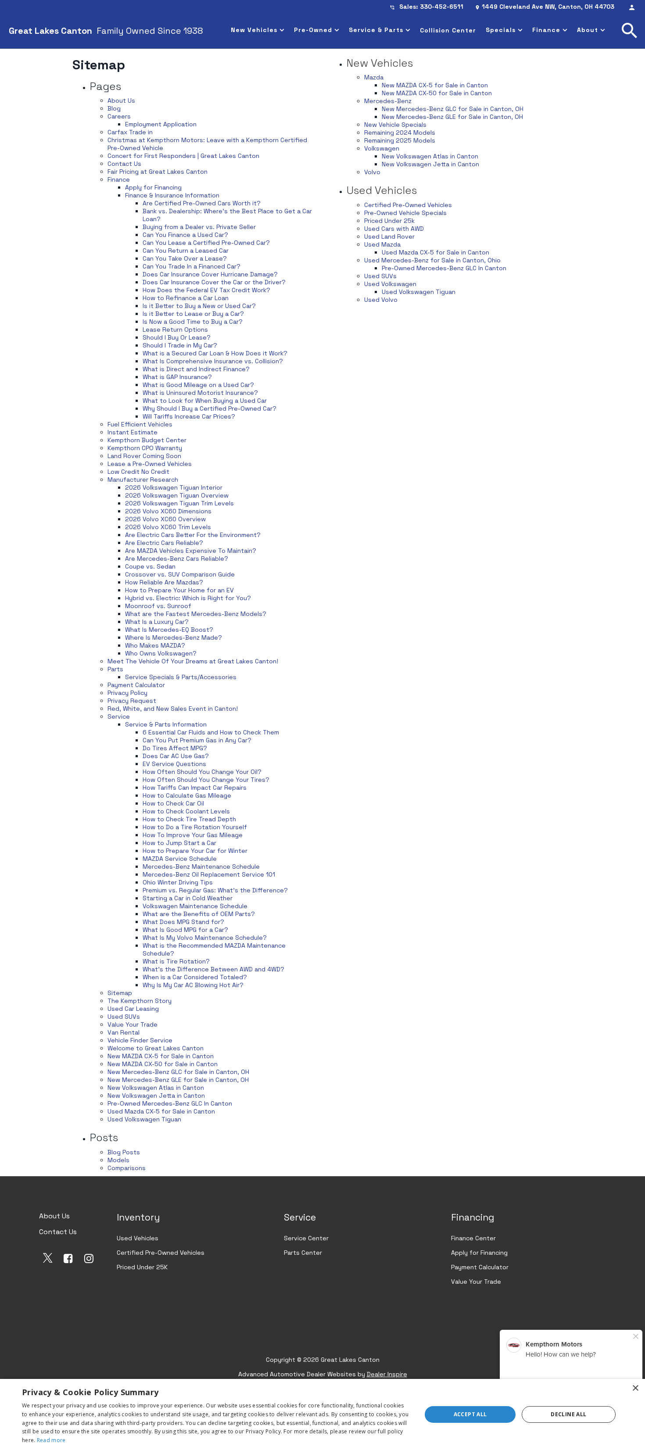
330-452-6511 (441, 7)
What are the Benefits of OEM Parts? (199, 914)
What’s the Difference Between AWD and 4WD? (213, 969)
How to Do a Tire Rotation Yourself (195, 827)
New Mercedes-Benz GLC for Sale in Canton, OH (178, 1072)
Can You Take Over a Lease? (185, 258)
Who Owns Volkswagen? (161, 653)
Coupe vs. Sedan (150, 566)
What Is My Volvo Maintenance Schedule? (205, 938)
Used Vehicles (382, 190)
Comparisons (127, 1168)
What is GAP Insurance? (177, 377)
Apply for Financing (153, 187)
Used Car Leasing (133, 1009)
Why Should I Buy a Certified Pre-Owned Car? (209, 408)
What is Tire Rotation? (176, 961)
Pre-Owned (313, 30)
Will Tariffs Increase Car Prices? (189, 416)
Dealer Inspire (387, 1374)
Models (118, 1160)
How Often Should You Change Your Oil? (202, 772)
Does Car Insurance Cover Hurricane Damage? (210, 274)
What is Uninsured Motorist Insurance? (200, 393)
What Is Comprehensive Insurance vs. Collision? (213, 361)
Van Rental (124, 1032)
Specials (501, 30)
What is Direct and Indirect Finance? (196, 369)
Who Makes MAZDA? (155, 645)
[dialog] (322, 1414)
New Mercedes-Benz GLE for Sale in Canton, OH (178, 1080)
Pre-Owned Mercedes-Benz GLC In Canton (170, 1103)
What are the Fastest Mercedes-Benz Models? (195, 614)
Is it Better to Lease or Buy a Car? (193, 314)
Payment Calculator (136, 685)
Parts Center (303, 1253)
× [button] (635, 1388)
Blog (114, 108)
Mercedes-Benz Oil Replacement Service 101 (209, 874)
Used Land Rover (389, 236)
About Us (121, 100)
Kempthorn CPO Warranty (145, 448)
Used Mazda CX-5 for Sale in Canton (161, 1111)
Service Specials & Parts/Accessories (180, 677)
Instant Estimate (133, 432)
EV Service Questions (174, 764)
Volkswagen (381, 148)
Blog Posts (124, 1152)
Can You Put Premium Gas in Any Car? (197, 740)
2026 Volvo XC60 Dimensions (168, 511)
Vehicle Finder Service (140, 1040)
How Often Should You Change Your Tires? (206, 780)
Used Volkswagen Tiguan (144, 1119)
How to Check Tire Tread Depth (189, 819)
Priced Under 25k (389, 221)
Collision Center (448, 30)
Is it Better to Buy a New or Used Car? (199, 306)
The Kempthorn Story (140, 1001)
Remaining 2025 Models (399, 140)
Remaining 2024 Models (399, 132)
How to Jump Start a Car (179, 843)
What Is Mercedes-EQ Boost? (169, 630)
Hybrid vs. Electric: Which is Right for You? (188, 598)
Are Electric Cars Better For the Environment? (193, 535)
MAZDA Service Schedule (180, 859)
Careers (119, 116)
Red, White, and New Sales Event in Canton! (173, 708)
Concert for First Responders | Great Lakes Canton (183, 156)
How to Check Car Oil (173, 803)
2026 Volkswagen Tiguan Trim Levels (179, 503)
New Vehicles (254, 30)
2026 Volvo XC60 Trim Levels (168, 527)
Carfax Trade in (130, 132)
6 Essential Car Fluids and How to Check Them (211, 732)
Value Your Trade (133, 1024)
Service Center (306, 1238)
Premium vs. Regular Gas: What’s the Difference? (215, 890)
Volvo (372, 172)
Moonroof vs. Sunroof (158, 606)
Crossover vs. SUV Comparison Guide (180, 574)
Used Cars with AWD (394, 229)
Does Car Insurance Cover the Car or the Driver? (214, 282)
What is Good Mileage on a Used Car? (198, 385)
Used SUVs (124, 1016)
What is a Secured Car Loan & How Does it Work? (215, 353)
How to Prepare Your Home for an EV (179, 590)
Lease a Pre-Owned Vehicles (150, 464)
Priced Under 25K (142, 1267)
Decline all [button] (568, 1414)
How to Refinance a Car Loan (186, 298)
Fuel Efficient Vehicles (140, 424)
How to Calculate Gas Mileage (187, 795)
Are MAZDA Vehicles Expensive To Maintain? (190, 551)
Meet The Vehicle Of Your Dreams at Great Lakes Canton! (193, 661)
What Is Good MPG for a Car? (185, 930)
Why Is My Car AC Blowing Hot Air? (193, 985)
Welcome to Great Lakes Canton (156, 1048)
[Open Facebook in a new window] (68, 1258)
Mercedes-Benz (388, 101)
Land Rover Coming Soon (144, 456)
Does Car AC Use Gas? (176, 756)
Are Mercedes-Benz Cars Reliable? (176, 558)
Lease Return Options (175, 329)
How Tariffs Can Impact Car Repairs (195, 787)
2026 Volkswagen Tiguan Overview (177, 495)
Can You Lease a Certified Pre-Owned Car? (206, 243)
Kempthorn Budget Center (147, 440)
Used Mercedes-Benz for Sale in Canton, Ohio (432, 260)
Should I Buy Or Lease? (177, 337)
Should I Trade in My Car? (180, 345)
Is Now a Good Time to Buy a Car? (193, 322)
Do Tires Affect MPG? (175, 748)
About (587, 30)
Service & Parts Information (166, 724)
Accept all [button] (470, 1414)
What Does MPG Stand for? (183, 922)
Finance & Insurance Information (172, 195)
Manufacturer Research (143, 479)
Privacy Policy (127, 693)
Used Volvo (381, 300)
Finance (546, 30)
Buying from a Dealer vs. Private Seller (199, 227)
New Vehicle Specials (395, 125)
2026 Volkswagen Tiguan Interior (173, 487)
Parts (115, 669)
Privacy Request (132, 701)
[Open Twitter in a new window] (48, 1258)
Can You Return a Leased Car (186, 250)
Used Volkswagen (390, 284)
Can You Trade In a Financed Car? (191, 266)
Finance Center (473, 1238)
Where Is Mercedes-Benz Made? (173, 637)
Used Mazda (382, 244)
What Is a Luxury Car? (157, 622)
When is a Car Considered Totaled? (195, 977)
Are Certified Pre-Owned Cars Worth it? (202, 203)
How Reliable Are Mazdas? (164, 582)
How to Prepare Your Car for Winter (195, 851)
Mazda (373, 77)
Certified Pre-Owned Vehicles (408, 205)
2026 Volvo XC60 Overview (165, 519)
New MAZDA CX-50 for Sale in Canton (163, 1064)
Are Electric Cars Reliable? (164, 543)
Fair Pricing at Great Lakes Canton (158, 171)
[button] (629, 31)
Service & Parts (376, 30)
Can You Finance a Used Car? (185, 235)
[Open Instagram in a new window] (89, 1258)
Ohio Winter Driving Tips (178, 882)
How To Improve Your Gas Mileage (193, 835)
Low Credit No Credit (138, 472)
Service (119, 716)
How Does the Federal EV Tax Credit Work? (206, 290)
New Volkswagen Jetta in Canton (156, 1095)
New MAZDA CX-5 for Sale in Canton (161, 1056)
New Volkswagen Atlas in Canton (156, 1088)
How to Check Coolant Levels (186, 811)
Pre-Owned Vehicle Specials (405, 213)
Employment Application (161, 124)
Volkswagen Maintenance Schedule (195, 906)
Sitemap (120, 993)
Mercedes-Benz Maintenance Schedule (201, 866)
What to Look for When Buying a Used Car (205, 401)
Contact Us (124, 164)
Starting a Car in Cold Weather (188, 898)
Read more (51, 1440)
